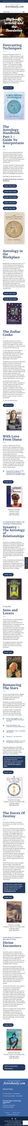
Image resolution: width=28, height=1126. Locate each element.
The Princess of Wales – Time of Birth (13, 1096)
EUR (26, 558)
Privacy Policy (16, 1112)
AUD (26, 567)
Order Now (8, 482)
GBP (26, 561)
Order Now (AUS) (10, 197)
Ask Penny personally (8, 1107)
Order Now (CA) (9, 203)
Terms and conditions (13, 1114)
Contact (7, 1112)
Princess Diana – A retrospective (12, 1093)
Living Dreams (17, 1122)
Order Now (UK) (10, 186)
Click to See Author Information (11, 1067)
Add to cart (8, 88)
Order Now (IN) (9, 208)
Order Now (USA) (10, 191)
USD (26, 564)
